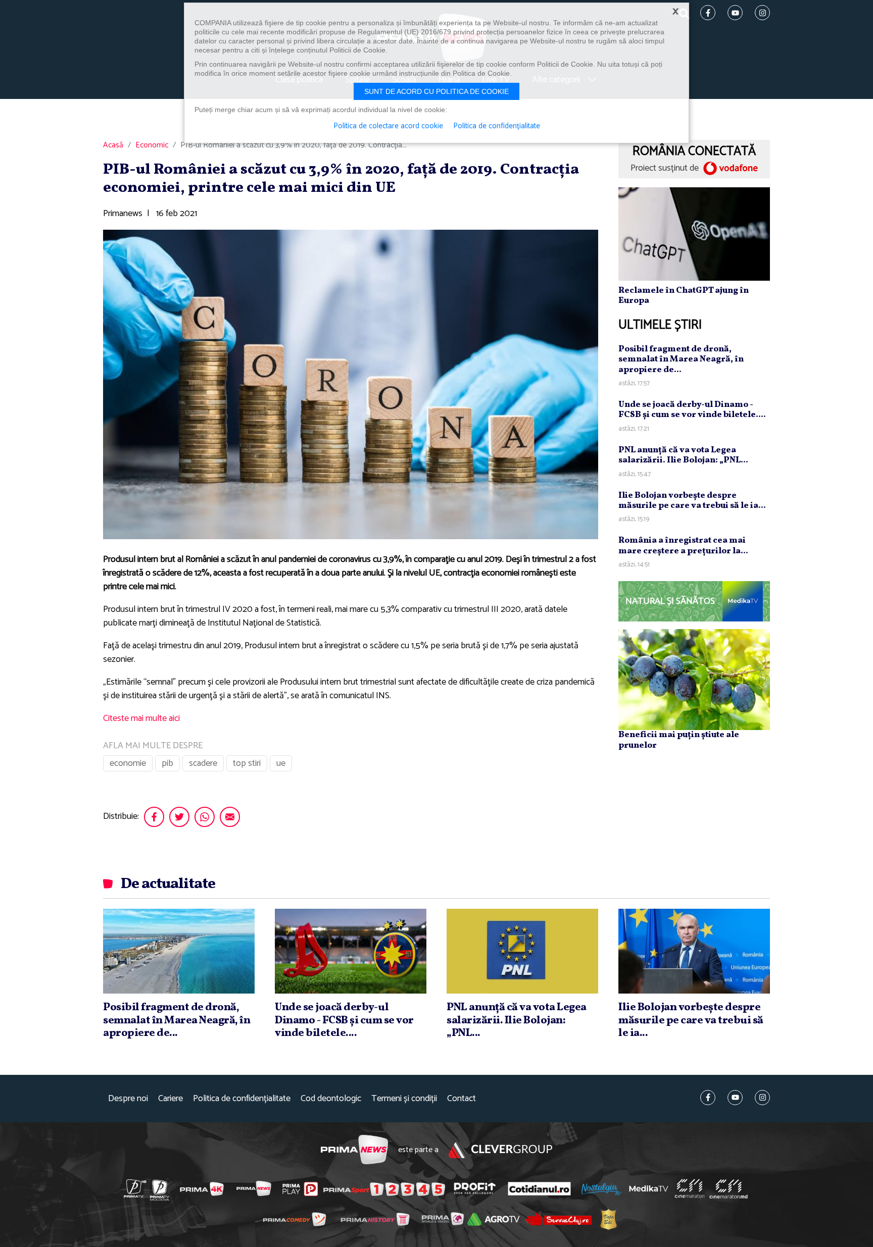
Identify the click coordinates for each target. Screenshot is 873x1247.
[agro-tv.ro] (493, 1219)
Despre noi (128, 1099)
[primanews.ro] (254, 1188)
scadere (203, 763)
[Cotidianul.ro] (539, 1188)
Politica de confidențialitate (241, 1099)
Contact (461, 1099)
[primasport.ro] (384, 1189)
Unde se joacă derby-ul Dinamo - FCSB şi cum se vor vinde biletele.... (692, 410)
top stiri (247, 763)
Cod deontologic (331, 1099)
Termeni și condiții (404, 1099)
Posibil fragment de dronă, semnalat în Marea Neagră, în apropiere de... (681, 359)
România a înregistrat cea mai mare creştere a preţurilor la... (683, 545)
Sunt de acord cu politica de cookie (436, 91)
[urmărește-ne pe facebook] (707, 1097)
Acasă (113, 145)
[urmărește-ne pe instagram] (762, 1097)
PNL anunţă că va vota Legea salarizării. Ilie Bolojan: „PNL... (683, 455)
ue (280, 763)
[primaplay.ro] (300, 1189)
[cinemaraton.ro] (689, 1189)
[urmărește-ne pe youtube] (735, 1097)
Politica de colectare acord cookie (388, 126)
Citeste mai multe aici (141, 718)
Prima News (354, 1150)
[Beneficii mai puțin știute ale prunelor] (694, 679)
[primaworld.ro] (442, 1219)
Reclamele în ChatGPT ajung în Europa (683, 295)
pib (167, 763)
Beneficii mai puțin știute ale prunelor (678, 740)
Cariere (170, 1099)
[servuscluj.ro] (558, 1219)
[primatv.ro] (135, 1188)
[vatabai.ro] (608, 1219)
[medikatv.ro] (649, 1188)
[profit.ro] (475, 1188)
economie (128, 763)
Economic (151, 145)
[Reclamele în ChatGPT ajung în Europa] (694, 233)
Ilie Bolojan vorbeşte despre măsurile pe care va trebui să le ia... (692, 500)
